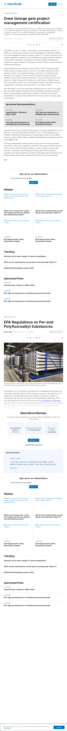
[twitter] (33, 45)
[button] (5, 4)
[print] (62, 45)
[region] (33, 727)
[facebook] (27, 45)
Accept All (59, 727)
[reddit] (36, 45)
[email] (39, 45)
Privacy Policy (7, 728)
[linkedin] (30, 45)
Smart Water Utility (10, 317)
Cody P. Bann (8, 332)
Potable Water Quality (11, 13)
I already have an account (33, 445)
